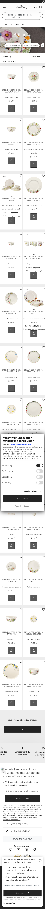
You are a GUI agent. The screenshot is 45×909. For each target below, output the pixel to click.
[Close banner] (43, 1)
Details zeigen (30, 491)
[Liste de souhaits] (20, 69)
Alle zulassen (22, 498)
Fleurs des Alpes (13, 45)
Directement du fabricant (22, 753)
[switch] (39, 471)
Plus (22, 729)
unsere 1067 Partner (21, 444)
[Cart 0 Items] (40, 6)
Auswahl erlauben (22, 506)
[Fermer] (40, 860)
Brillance (20, 25)
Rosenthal (9, 25)
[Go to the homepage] (21, 7)
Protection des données (11, 820)
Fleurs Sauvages (31, 45)
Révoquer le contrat (22, 839)
